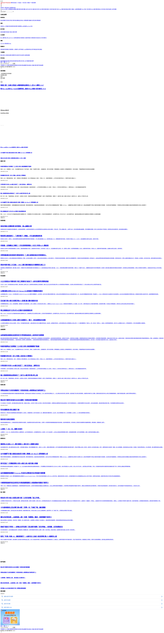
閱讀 (62, 9)
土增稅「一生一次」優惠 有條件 (11, 429)
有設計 (19, 2)
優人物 (6, 37)
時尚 (85, 9)
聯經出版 (36, 49)
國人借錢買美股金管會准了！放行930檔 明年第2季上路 (15, 193)
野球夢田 (7, 43)
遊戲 (94, 9)
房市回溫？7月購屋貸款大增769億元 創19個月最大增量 (19, 463)
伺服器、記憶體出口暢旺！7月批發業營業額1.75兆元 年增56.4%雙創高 (25, 245)
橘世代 (48, 9)
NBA (83, 9)
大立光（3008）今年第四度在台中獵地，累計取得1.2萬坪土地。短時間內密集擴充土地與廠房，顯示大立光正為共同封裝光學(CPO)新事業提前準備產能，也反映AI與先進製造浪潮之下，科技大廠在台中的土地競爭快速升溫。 (51, 284)
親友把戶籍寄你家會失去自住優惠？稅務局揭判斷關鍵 (19, 400)
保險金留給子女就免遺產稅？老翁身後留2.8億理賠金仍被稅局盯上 (23, 390)
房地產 (7, 32)
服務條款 (16, 65)
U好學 (112, 9)
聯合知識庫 (3, 60)
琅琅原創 (11, 49)
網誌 (99, 9)
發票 (16, 32)
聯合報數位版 (18, 20)
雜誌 (67, 9)
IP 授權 (6, 55)
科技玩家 (38, 37)
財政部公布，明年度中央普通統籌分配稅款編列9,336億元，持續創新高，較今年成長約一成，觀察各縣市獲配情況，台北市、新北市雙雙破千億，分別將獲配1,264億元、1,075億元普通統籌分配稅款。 (45, 412)
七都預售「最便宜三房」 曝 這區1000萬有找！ (13, 577)
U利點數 (7, 26)
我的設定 (7, 7)
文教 (51, 9)
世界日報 (34, 20)
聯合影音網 (13, 60)
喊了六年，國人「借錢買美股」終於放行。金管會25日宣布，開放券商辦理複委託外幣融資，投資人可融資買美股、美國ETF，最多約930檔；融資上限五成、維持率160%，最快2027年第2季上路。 (45, 378)
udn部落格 (26, 49)
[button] (82, 5)
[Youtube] (4, 62)
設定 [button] (2, 76)
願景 (29, 2)
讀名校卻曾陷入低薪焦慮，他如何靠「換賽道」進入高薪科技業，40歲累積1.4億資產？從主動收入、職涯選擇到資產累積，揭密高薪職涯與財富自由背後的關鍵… (37, 520)
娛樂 (22, 9)
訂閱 (14, 63)
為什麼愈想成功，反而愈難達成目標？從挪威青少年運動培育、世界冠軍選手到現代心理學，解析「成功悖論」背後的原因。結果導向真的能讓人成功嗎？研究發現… (38, 529)
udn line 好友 (29, 26)
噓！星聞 (3, 37)
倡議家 (30, 20)
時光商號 (17, 55)
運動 (24, 9)
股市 (36, 9)
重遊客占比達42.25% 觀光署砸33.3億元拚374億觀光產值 (20, 444)
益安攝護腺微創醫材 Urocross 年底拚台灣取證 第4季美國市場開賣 (23, 473)
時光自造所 (21, 55)
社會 (29, 9)
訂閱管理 (11, 7)
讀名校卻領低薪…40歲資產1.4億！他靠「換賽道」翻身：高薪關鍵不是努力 (26, 517)
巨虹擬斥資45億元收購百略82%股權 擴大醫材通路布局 (19, 301)
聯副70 (22, 49)
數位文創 (3, 55)
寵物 (43, 9)
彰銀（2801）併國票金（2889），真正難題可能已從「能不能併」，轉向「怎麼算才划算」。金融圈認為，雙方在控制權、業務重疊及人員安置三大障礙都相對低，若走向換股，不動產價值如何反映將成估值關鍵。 (48, 349)
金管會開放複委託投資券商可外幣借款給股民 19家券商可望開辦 (22, 335)
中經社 (10, 32)
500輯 (76, 9)
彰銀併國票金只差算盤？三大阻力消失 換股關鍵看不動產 (16, 166)
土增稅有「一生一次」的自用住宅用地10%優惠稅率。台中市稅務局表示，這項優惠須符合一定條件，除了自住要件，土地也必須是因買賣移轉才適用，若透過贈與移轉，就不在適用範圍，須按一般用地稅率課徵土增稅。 (50, 432)
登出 (15, 7)
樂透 (14, 32)
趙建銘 (14, 9)
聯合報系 (29, 65)
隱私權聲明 (24, 65)
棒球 (90, 9)
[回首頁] (2, 1)
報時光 (69, 9)
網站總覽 (41, 65)
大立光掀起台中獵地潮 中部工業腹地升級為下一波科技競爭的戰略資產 (25, 281)
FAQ (6, 65)
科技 (58, 9)
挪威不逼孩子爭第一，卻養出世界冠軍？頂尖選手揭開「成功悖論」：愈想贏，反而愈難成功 (32, 527)
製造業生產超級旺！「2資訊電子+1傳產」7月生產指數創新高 (21, 236)
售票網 (13, 55)
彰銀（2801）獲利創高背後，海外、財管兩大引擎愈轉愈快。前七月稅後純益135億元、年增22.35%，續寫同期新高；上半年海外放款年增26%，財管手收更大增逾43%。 (39, 359)
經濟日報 (9, 2)
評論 (53, 9)
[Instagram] (3, 62)
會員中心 (3, 7)
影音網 (109, 9)
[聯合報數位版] (1, 3)
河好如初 (14, 2)
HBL (92, 9)
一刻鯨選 (16, 49)
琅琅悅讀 (3, 49)
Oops (60, 9)
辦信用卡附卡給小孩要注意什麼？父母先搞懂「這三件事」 (20, 498)
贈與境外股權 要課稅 (8, 419)
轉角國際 (79, 9)
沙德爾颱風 (10, 9)
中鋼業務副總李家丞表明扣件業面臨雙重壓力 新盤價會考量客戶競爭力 (25, 482)
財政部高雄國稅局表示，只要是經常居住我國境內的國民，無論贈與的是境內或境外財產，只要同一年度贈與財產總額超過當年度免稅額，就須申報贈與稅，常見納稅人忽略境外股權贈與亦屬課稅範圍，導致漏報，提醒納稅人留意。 (53, 422)
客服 (8, 65)
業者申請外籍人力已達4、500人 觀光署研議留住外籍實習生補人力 (23, 265)
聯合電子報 (8, 60)
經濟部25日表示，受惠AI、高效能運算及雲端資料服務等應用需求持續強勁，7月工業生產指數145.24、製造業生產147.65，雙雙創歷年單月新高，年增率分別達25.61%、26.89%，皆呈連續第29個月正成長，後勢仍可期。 (50, 238)
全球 (27, 9)
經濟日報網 (3, 32)
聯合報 (3, 2)
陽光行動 (106, 9)
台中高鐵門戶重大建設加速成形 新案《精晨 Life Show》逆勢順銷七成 (19, 202)
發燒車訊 (22, 37)
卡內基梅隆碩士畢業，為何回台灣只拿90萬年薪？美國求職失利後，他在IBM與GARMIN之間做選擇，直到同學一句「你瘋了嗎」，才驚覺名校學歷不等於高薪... (37, 510)
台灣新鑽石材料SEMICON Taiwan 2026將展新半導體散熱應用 (22, 291)
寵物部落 (33, 37)
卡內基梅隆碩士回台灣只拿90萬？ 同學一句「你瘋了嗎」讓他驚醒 (23, 507)
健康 (45, 9)
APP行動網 (26, 60)
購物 (115, 9)
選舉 (20, 9)
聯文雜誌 (40, 49)
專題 (97, 9)
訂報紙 (33, 65)
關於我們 (32, 60)
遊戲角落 (18, 37)
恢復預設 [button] (3, 75)
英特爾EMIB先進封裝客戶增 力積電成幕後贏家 (13, 588)
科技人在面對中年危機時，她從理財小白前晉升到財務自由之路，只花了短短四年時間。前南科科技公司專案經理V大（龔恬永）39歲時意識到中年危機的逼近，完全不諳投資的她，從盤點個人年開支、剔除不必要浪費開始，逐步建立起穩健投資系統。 (57, 539)
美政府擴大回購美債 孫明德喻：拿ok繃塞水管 (16, 226)
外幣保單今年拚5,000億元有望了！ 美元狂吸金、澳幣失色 (16, 184)
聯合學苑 (19, 60)
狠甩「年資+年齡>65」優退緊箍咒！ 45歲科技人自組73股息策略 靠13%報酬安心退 (29, 536)
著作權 (19, 65)
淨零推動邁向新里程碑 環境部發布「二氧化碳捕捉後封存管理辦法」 (24, 255)
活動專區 (20, 26)
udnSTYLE (10, 37)
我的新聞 (34, 2)
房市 (38, 9)
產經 (34, 9)
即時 (6, 9)
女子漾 (101, 9)
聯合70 (22, 20)
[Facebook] (1, 62)
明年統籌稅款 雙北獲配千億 (10, 409)
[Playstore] (6, 62)
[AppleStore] (8, 62)
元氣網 (26, 37)
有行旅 (24, 2)
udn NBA (2, 43)
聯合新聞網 (3, 20)
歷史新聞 (15, 26)
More (2, 217)
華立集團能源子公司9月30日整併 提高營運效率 (13, 211)
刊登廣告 (3, 65)
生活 (41, 9)
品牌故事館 (27, 55)
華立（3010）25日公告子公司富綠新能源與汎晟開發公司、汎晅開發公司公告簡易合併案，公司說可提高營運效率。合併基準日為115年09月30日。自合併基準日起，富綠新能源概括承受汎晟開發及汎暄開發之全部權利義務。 (51, 313)
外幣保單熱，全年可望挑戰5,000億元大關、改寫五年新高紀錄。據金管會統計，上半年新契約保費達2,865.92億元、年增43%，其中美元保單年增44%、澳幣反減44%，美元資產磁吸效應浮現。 (44, 368)
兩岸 (55, 9)
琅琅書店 (7, 49)
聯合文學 (31, 49)
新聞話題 (38, 20)
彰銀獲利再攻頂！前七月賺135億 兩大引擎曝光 (13, 175)
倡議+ (73, 9)
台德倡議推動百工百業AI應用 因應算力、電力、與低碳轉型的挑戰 (23, 320)
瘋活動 (9, 55)
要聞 (17, 9)
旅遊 (65, 9)
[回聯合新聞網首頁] (1, 1)
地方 (31, 9)
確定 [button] (6, 75)
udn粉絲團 (24, 26)
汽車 (87, 9)
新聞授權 (12, 65)
